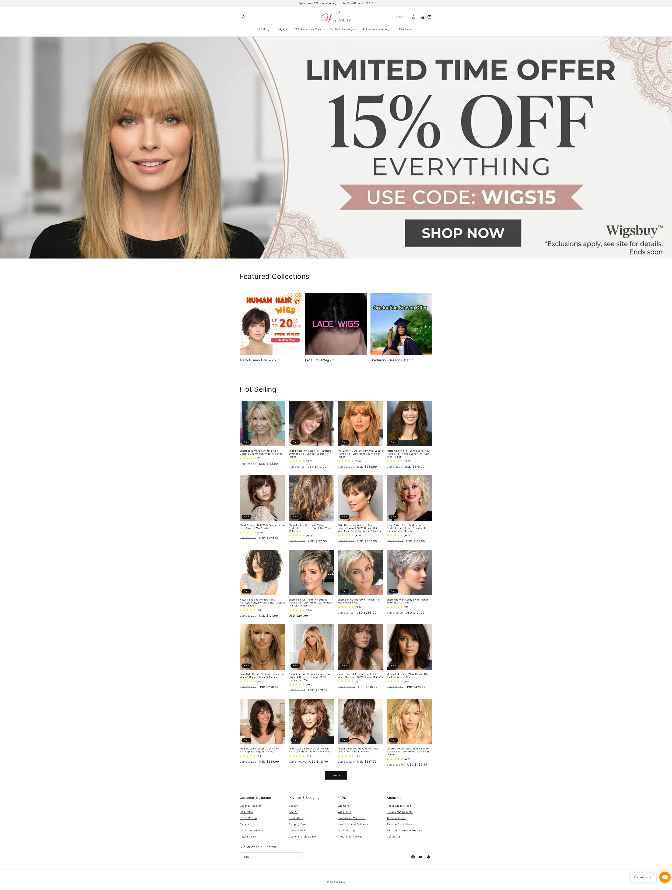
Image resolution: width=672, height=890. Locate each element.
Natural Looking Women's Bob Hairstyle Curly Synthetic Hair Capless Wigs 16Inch (262, 602)
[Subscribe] (299, 857)
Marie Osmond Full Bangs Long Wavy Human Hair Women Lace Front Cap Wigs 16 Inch (408, 453)
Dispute (244, 824)
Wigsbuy (340, 882)
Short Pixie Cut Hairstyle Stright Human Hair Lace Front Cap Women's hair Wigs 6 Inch (311, 602)
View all (336, 775)
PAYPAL (293, 811)
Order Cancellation (251, 830)
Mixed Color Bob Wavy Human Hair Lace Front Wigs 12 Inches (358, 750)
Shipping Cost (297, 824)
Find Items (246, 811)
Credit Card (296, 817)
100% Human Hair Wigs (258, 360)
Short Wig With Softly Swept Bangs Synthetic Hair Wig (408, 601)
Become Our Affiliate (399, 824)
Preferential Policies (350, 836)
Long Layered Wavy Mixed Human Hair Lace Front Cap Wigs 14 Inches (310, 750)
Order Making (248, 817)
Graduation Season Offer (390, 360)
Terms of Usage (396, 817)
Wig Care (343, 805)
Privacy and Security (400, 811)
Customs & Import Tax (302, 836)
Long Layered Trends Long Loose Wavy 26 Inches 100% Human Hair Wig (360, 675)
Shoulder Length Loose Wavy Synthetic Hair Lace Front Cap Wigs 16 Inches (310, 528)
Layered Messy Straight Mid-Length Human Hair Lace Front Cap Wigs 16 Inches (408, 751)
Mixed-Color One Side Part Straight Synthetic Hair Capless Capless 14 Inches (310, 453)
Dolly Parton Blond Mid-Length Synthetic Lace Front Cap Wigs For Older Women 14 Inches (407, 528)
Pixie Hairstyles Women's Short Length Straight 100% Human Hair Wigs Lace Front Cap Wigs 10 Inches (359, 528)
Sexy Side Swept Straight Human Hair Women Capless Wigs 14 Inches (262, 675)
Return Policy (248, 836)
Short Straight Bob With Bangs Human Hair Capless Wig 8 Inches (262, 526)
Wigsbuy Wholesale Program (404, 830)
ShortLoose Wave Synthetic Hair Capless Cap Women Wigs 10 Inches (261, 452)
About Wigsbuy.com (399, 805)
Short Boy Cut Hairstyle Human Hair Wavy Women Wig (359, 601)
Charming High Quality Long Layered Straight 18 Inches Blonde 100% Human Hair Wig (310, 677)
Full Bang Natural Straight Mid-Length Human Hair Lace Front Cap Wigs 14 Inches (360, 453)
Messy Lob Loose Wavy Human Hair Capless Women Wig (408, 675)
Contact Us (394, 836)
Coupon (293, 805)
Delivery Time (297, 830)
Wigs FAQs (344, 811)
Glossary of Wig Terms (352, 817)
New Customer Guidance (353, 824)
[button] (243, 17)
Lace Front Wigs (318, 360)
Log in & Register (250, 805)
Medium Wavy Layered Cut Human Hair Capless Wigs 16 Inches (260, 750)
